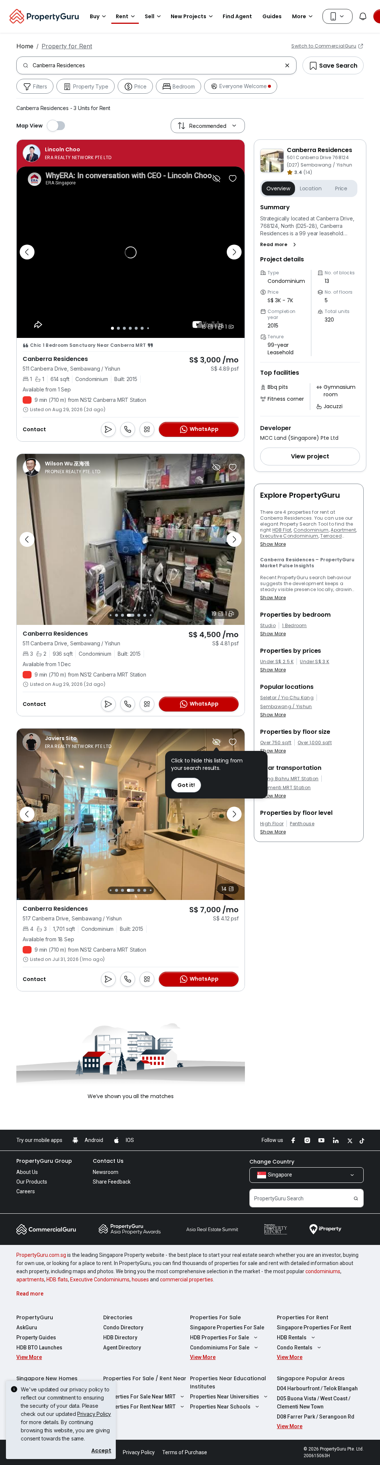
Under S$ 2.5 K (277, 662)
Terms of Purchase (184, 1452)
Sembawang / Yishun (286, 707)
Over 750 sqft (275, 743)
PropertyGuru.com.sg (41, 1255)
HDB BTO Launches (39, 1348)
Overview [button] (278, 188)
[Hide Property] (216, 178)
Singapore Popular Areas (311, 1378)
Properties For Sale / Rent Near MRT (144, 1382)
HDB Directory (120, 1337)
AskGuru (26, 1327)
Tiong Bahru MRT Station (289, 779)
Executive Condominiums (100, 1279)
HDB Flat (282, 530)
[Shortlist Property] (233, 178)
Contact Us (108, 1161)
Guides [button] (272, 16)
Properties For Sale (215, 1317)
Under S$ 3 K (314, 662)
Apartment (343, 530)
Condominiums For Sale (219, 1348)
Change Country (271, 1161)
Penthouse (302, 824)
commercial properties (186, 1279)
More (299, 16)
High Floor (272, 824)
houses (140, 1279)
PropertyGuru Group (44, 1161)
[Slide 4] (130, 328)
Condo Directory (123, 1327)
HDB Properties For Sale (219, 1337)
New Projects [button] (188, 16)
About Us (27, 1172)
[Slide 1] (112, 328)
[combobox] (157, 65)
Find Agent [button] (237, 16)
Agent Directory (122, 1348)
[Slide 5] (136, 328)
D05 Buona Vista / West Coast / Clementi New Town (313, 1402)
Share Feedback (112, 1182)
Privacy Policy (94, 1414)
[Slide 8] (150, 615)
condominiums (322, 1271)
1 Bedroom (294, 626)
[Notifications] (363, 16)
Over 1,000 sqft (315, 743)
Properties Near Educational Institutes (228, 1382)
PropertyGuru (34, 1317)
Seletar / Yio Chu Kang (287, 698)
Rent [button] (122, 16)
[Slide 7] (148, 328)
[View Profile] (67, 153)
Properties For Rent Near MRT (139, 1407)
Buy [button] (94, 16)
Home (24, 46)
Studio (268, 626)
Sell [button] (149, 16)
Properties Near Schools (220, 1407)
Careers (25, 1191)
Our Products (31, 1182)
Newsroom (105, 1172)
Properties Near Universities (224, 1397)
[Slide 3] (124, 328)
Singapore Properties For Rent (314, 1327)
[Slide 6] (142, 328)
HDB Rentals (292, 1337)
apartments (30, 1279)
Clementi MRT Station (285, 788)
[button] (279, 244)
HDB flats (57, 1279)
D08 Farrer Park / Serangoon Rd (315, 1417)
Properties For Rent (302, 1317)
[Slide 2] (118, 328)
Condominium (311, 530)
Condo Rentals (294, 1348)
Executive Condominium (289, 536)
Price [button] (341, 188)
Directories (117, 1317)
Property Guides (36, 1337)
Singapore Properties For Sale (227, 1327)
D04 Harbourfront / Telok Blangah (317, 1388)
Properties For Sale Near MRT (139, 1397)
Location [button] (311, 188)
